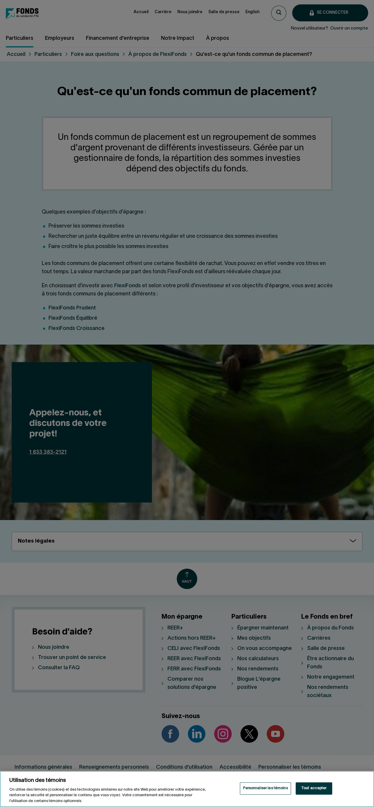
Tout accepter (314, 788)
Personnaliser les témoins (265, 788)
